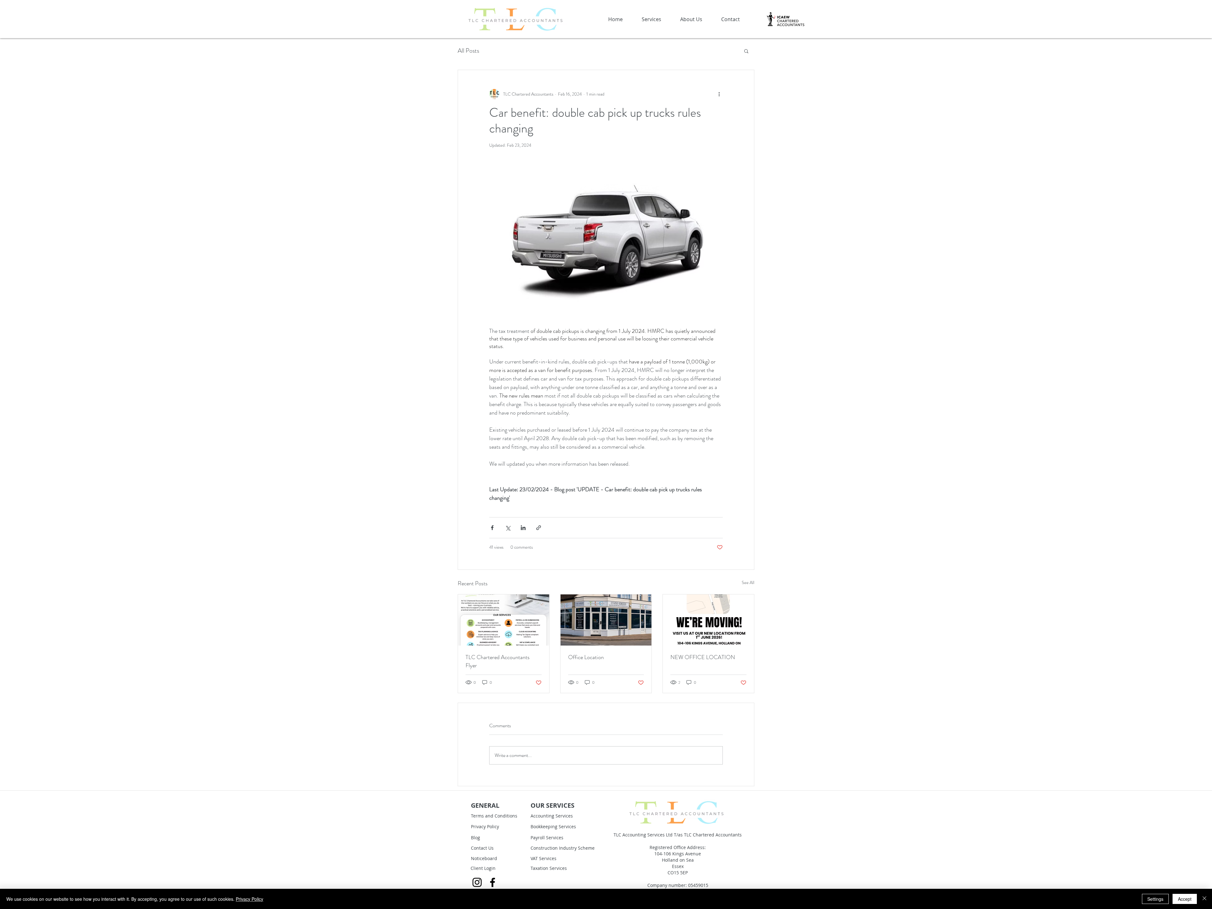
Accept (1184, 899)
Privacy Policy (249, 899)
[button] (829, 323)
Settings (1155, 899)
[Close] (1204, 899)
